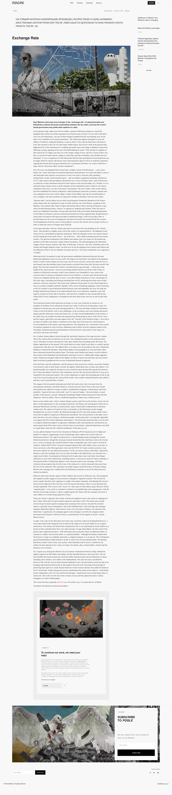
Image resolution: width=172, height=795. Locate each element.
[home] (18, 3)
